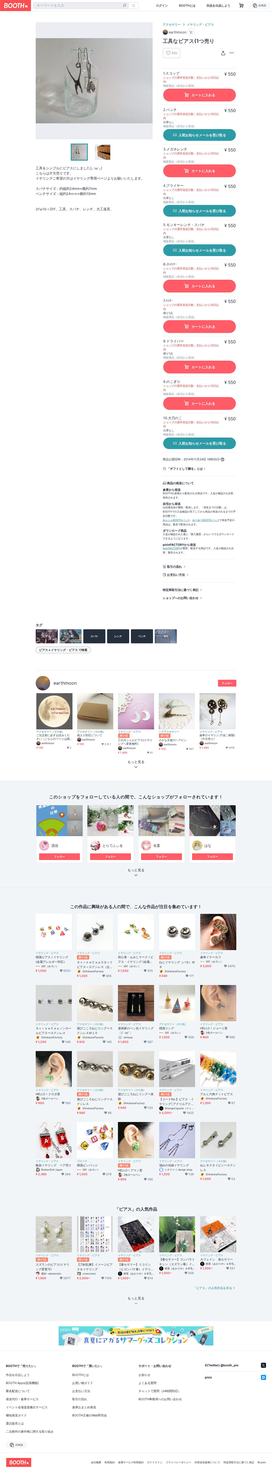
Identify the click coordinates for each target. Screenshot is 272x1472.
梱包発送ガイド (16, 1415)
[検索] (124, 6)
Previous (39, 80)
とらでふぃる (112, 845)
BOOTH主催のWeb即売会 (89, 1415)
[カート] (191, 32)
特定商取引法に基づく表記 (180, 590)
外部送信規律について (207, 1462)
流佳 (54, 845)
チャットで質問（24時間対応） (160, 1391)
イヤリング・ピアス (200, 24)
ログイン (162, 5)
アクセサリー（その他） (50, 731)
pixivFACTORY (171, 548)
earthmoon (65, 683)
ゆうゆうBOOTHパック (205, 520)
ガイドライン (154, 1462)
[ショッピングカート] (241, 5)
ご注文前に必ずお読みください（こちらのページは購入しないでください (53, 737)
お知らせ (144, 1375)
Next (149, 80)
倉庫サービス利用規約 (131, 1462)
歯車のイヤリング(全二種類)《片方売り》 (217, 736)
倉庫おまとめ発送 (84, 1407)
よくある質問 (147, 1383)
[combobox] (81, 5)
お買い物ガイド (82, 1383)
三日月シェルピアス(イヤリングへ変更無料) (135, 741)
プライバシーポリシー (178, 1462)
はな (207, 845)
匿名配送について (18, 1391)
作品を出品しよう (218, 5)
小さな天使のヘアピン (173, 740)
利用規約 (110, 1462)
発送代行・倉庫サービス (22, 1399)
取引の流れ (174, 566)
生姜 (156, 845)
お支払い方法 (176, 574)
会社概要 (96, 1462)
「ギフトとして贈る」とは (185, 468)
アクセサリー (172, 24)
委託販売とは (15, 1423)
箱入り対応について (89, 735)
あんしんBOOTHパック (176, 520)
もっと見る (136, 870)
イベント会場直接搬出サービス (27, 1407)
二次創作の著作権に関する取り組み (30, 1431)
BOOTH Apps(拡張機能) (22, 1383)
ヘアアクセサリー (169, 731)
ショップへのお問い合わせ (180, 598)
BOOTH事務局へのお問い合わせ (160, 1399)
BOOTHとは (187, 5)
